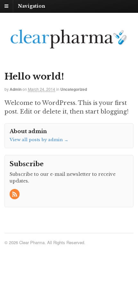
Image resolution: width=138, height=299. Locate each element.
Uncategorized (73, 89)
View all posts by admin (39, 139)
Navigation (31, 6)
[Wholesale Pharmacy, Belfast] (69, 49)
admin (16, 89)
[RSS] (15, 195)
